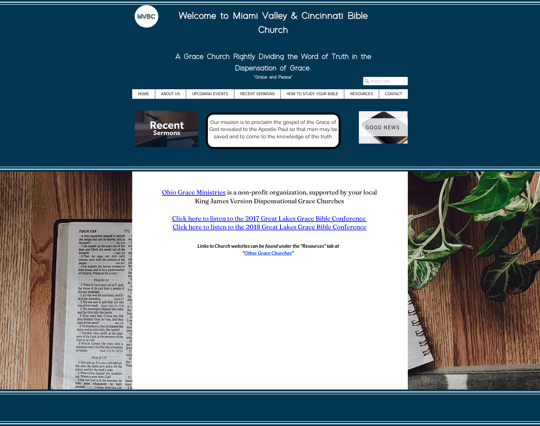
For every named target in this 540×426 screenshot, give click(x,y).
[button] (361, 94)
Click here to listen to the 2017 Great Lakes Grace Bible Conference (269, 218)
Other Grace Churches (268, 253)
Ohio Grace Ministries (194, 192)
